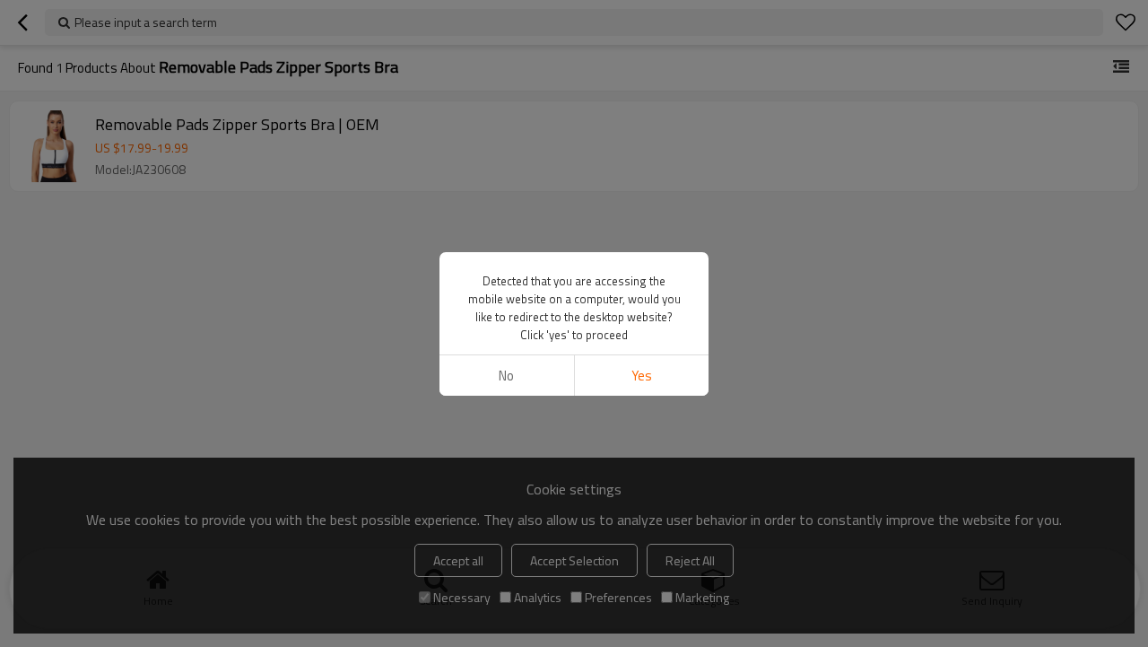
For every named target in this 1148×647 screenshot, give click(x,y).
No (506, 375)
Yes (641, 375)
